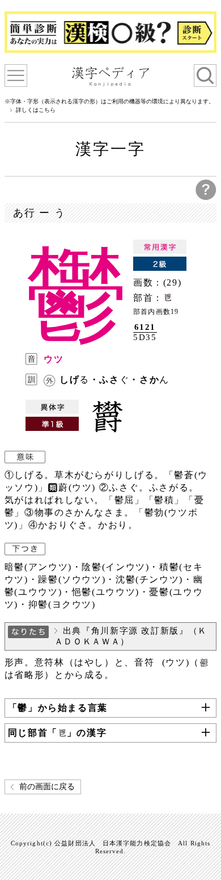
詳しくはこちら (36, 110)
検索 (205, 75)
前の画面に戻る (47, 786)
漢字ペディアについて (16, 75)
